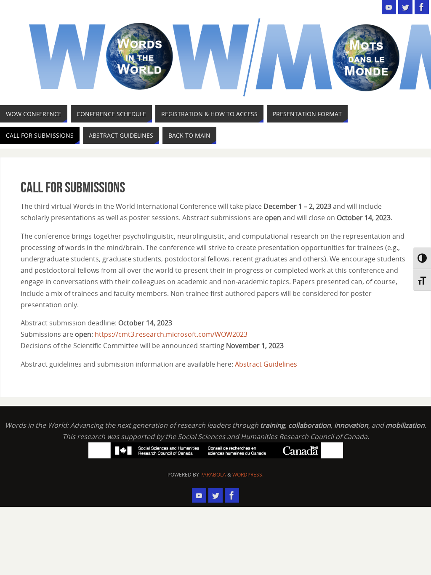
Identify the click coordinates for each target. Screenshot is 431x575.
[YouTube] (389, 7)
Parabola (213, 474)
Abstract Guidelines (266, 364)
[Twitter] (405, 7)
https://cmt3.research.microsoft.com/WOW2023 (172, 334)
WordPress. (247, 474)
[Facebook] (422, 7)
